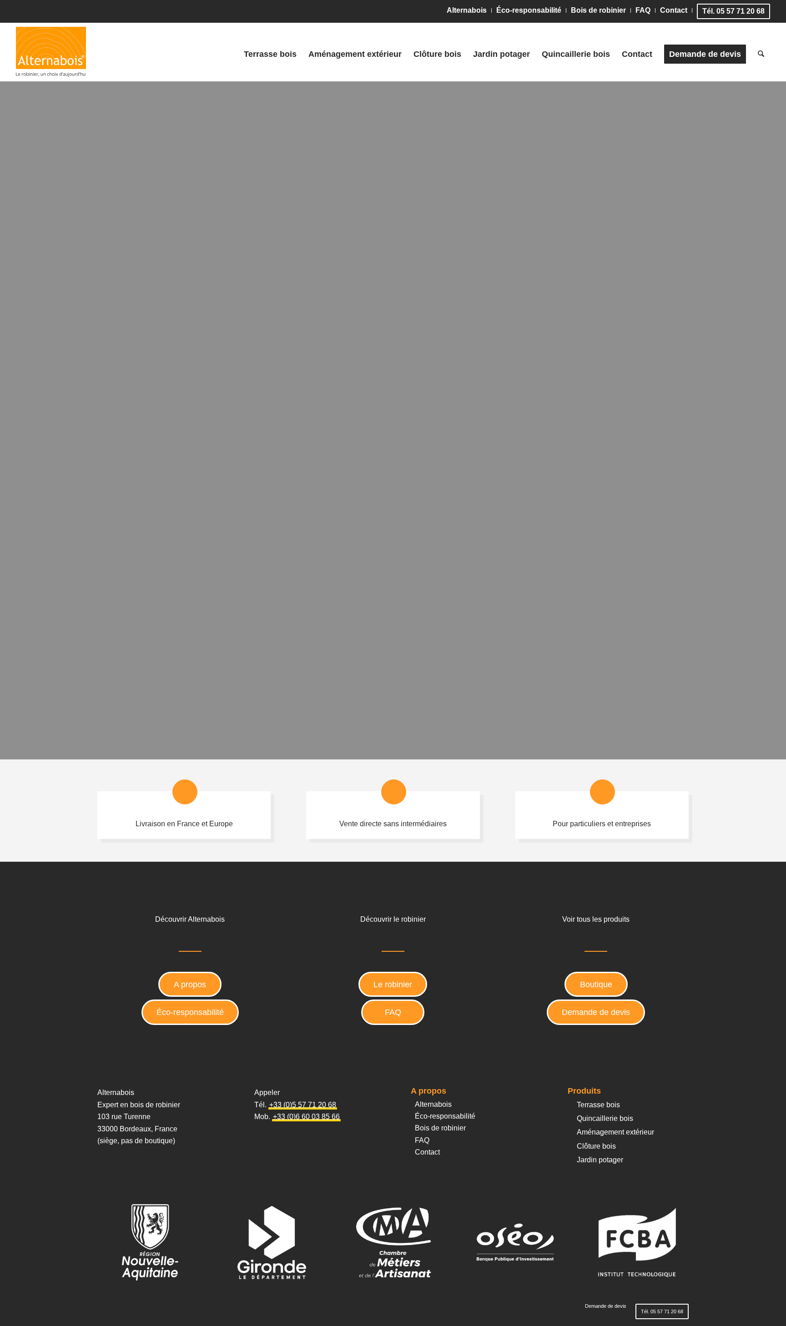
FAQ (642, 10)
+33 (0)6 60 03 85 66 (306, 1116)
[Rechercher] (761, 54)
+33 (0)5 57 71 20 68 (302, 1105)
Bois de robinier (598, 10)
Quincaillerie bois (605, 1118)
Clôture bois (596, 1146)
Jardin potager (600, 1160)
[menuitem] (467, 10)
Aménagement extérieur (615, 1132)
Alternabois (467, 10)
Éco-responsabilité (528, 10)
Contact (673, 10)
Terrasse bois (598, 1105)
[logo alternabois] (51, 52)
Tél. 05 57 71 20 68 (733, 11)
